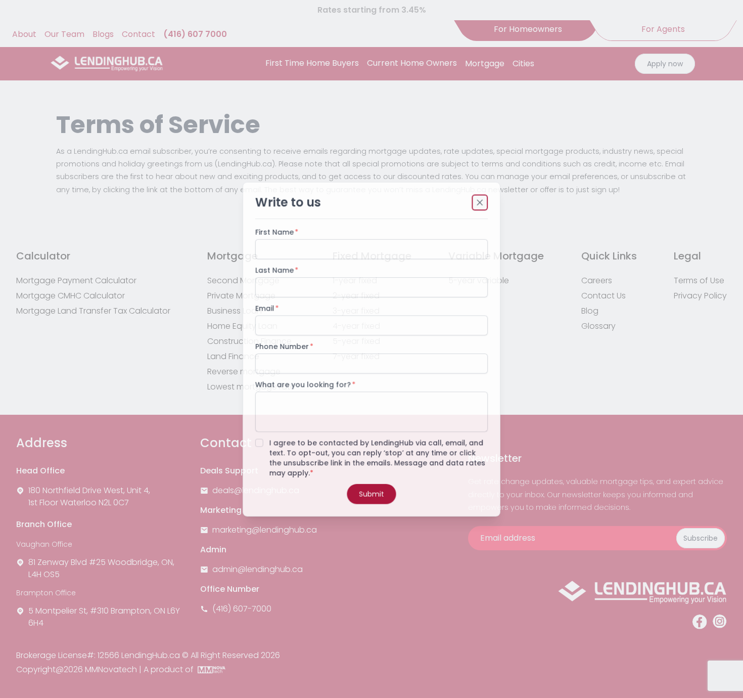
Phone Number (281, 346)
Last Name (273, 270)
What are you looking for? (302, 385)
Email (263, 308)
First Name (273, 231)
